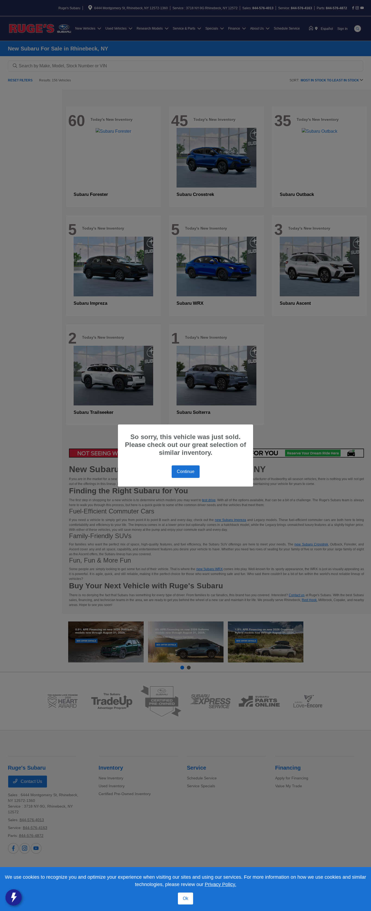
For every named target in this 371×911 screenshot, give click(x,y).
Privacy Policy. (220, 884)
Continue (185, 471)
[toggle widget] (13, 897)
